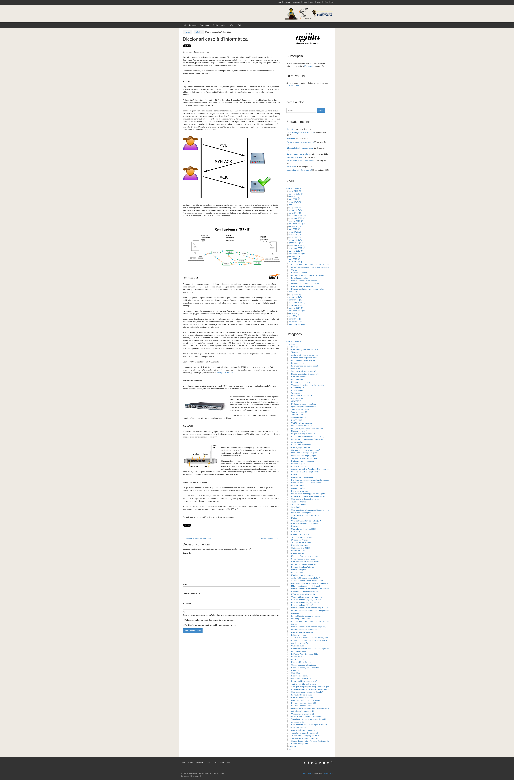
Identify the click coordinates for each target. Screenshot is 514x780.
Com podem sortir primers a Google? (307, 692)
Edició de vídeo (297, 659)
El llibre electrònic (298, 635)
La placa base (297, 572)
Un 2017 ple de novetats (301, 423)
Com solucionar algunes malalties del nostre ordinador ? (315, 510)
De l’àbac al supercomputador (304, 404)
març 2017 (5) (295, 207)
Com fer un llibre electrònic (302, 286)
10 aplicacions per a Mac (301, 537)
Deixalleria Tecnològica (301, 513)
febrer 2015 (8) (295, 297)
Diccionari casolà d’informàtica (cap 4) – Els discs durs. (314, 608)
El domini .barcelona (300, 545)
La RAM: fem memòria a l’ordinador (306, 716)
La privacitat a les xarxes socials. (301, 161)
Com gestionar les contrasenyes (305, 499)
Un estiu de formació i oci (302, 477)
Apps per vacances (299, 727)
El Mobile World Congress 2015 (304, 654)
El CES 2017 (296, 420)
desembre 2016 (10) (297, 215)
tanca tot (298, 188)
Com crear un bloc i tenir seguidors (306, 700)
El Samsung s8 (297, 387)
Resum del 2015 (298, 551)
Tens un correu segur (300, 409)
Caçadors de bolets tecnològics (304, 591)
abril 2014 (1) (294, 316)
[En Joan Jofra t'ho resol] (309, 13)
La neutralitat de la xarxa (301, 695)
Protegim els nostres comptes (303, 461)
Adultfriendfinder (298, 442)
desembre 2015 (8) (297, 245)
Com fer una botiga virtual (302, 697)
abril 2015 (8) (294, 292)
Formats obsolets (294, 157)
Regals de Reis (297, 553)
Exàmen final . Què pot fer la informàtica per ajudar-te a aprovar (318, 264)
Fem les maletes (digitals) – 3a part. (306, 599)
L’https (294, 518)
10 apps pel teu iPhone (301, 542)
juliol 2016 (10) (295, 226)
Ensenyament (297, 390)
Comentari (188, 553)
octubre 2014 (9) (296, 308)
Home (187, 32)
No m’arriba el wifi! (299, 431)
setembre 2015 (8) (297, 253)
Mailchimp (308, 66)
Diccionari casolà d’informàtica (304, 281)
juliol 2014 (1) (294, 313)
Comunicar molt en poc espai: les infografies (310, 649)
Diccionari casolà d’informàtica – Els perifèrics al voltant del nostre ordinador (323, 610)
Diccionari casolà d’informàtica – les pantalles (310, 589)
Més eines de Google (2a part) (304, 455)
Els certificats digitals (300, 534)
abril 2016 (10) (295, 234)
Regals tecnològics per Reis (303, 434)
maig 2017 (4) (295, 202)
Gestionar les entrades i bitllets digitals (307, 385)
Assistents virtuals (298, 417)
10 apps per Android (299, 540)
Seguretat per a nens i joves (303, 559)
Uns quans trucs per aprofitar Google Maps (309, 583)
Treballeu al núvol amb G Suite (304, 458)
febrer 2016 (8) (295, 240)
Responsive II (307, 773)
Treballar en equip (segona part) (305, 735)
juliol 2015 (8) (294, 256)
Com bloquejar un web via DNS (300, 132)
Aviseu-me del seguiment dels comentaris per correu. (209, 620)
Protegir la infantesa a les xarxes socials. (308, 496)
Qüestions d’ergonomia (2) (302, 711)
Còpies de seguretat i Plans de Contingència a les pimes (315, 741)
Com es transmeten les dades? (304, 523)
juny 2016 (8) (294, 229)
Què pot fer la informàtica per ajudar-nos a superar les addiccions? (319, 708)
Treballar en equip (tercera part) (304, 733)
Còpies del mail (297, 657)
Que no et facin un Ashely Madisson (306, 597)
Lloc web (187, 603)
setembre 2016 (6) (297, 224)
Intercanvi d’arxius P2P (301, 678)
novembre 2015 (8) (297, 248)
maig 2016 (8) (295, 232)
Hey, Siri (290, 129)
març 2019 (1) (295, 191)
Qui (332, 2)
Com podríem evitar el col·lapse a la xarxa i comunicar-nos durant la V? (321, 725)
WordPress (328, 773)
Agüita (305, 2)
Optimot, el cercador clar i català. (198, 539)
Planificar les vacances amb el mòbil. (306, 483)
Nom (185, 584)
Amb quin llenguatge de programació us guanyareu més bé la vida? (320, 687)
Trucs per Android (298, 502)
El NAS (294, 475)
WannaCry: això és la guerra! (299, 170)
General (292, 746)
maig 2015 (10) (295, 262)
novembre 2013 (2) (297, 322)
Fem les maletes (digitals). (302, 605)
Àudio (312, 2)
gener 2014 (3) (295, 319)
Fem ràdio (295, 532)
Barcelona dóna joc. (270, 539)
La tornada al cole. (299, 466)
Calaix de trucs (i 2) (299, 643)
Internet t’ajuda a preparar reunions (306, 616)
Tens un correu (297, 415)
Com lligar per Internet (300, 447)
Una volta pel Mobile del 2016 (303, 529)
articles (199, 32)
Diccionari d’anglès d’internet (303, 564)
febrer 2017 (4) (295, 210)
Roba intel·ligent (298, 464)
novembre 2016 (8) (297, 218)
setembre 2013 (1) (297, 324)
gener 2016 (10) (296, 243)
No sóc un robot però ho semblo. (305, 374)
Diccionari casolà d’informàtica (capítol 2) (308, 275)
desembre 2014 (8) (297, 302)
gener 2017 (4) (295, 213)
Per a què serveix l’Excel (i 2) (303, 703)
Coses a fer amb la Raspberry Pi (305, 472)
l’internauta (296, 2)
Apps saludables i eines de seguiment (307, 580)
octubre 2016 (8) (296, 221)
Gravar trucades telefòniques (303, 665)
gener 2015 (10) (296, 300)
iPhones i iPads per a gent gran (304, 556)
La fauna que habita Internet (299, 154)
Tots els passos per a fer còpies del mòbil (308, 719)
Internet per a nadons (300, 619)
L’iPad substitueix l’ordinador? (303, 594)
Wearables (295, 393)
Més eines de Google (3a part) (304, 453)
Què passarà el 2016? (300, 548)
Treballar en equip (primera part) (305, 738)
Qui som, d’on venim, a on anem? (305, 450)
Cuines (294, 270)
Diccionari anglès (298, 570)
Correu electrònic (191, 594)
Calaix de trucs (297, 646)
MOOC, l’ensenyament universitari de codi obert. (311, 267)
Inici (279, 2)
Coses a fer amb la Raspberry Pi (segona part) (311, 469)
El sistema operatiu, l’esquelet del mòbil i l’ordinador (313, 689)
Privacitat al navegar (300, 491)
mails (291, 749)
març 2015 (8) (295, 294)
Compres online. (298, 488)
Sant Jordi (295, 507)
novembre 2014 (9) (297, 305)
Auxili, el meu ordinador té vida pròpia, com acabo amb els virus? (319, 638)
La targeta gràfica (298, 651)
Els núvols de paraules (300, 676)
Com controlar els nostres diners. (305, 561)
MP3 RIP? (291, 167)
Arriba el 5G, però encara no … (300, 142)
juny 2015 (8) (294, 259)
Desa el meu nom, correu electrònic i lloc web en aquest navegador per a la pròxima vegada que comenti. (231, 615)
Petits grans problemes (301, 445)
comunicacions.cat (294, 86)
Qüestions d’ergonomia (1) (302, 714)
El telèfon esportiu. (299, 377)
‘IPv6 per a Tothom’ (225, 372)
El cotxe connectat (299, 273)
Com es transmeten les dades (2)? (306, 521)
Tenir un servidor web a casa (303, 684)
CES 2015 (295, 673)
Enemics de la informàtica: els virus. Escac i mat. (311, 640)
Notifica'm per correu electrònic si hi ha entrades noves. (210, 625)
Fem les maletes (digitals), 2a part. (306, 602)
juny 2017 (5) (294, 199)
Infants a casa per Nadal (301, 425)
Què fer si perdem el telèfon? (303, 406)
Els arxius (295, 526)
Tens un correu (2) (299, 412)
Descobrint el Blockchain (301, 396)
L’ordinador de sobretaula (302, 575)
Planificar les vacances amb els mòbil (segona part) (313, 480)
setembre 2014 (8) (297, 311)
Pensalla (287, 2)
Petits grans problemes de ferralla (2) (307, 439)
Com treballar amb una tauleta (304, 730)
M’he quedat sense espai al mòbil (305, 586)
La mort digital (297, 379)
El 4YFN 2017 (297, 398)
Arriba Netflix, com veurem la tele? (305, 578)
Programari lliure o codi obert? (304, 681)
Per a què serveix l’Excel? (302, 706)
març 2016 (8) (295, 237)
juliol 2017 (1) (294, 196)
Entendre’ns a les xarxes (301, 382)
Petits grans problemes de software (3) (307, 436)
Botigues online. (298, 485)
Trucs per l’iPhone (299, 504)
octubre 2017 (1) (296, 194)
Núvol (326, 2)
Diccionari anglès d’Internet (302, 567)
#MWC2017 (296, 401)
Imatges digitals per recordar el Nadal (307, 428)
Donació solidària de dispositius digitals (307, 289)
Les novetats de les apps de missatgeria (308, 494)
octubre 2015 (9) (296, 251)
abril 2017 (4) (294, 205)
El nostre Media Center (301, 662)
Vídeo (319, 2)
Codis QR (295, 670)
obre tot (289, 188)
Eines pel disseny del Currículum (305, 668)
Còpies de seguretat (299, 744)
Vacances (291, 138)
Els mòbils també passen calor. (300, 148)
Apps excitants (297, 722)
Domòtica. (295, 613)
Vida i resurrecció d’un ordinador (305, 515)
